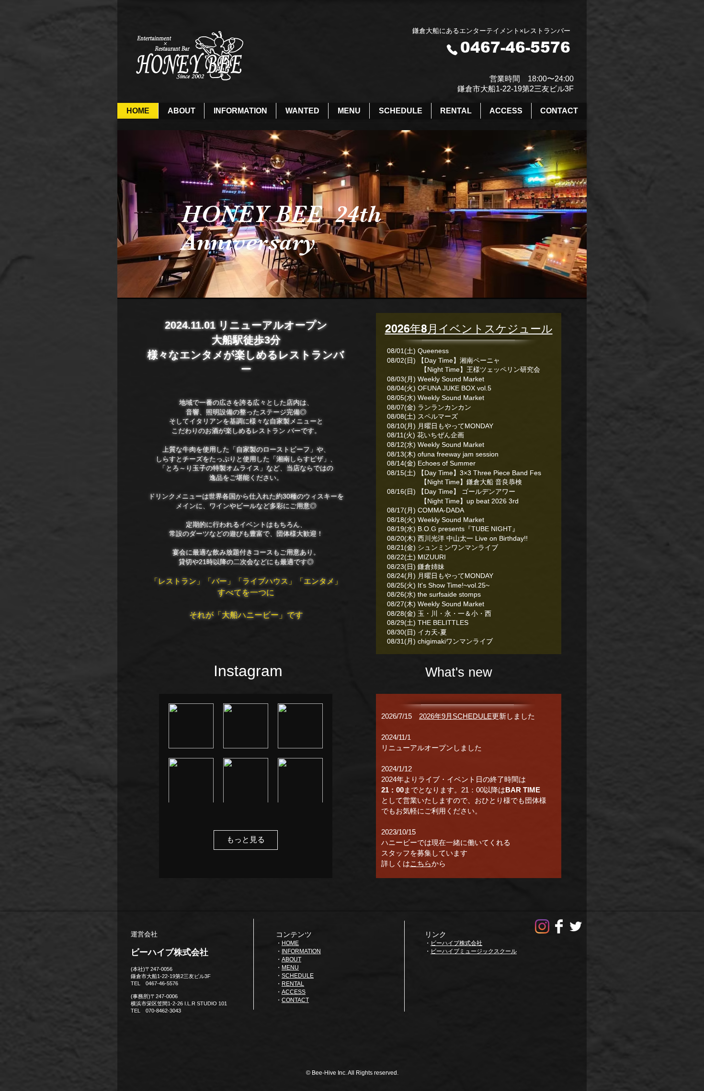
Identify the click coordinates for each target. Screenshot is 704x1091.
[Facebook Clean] (559, 926)
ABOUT (291, 959)
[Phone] (452, 50)
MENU (290, 967)
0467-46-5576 (515, 47)
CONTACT (295, 1000)
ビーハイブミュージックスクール (474, 951)
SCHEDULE (298, 975)
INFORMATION (301, 951)
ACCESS (294, 992)
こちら (420, 863)
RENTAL (293, 983)
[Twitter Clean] (575, 926)
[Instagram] (542, 926)
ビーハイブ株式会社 (456, 943)
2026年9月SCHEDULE (455, 716)
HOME (290, 943)
